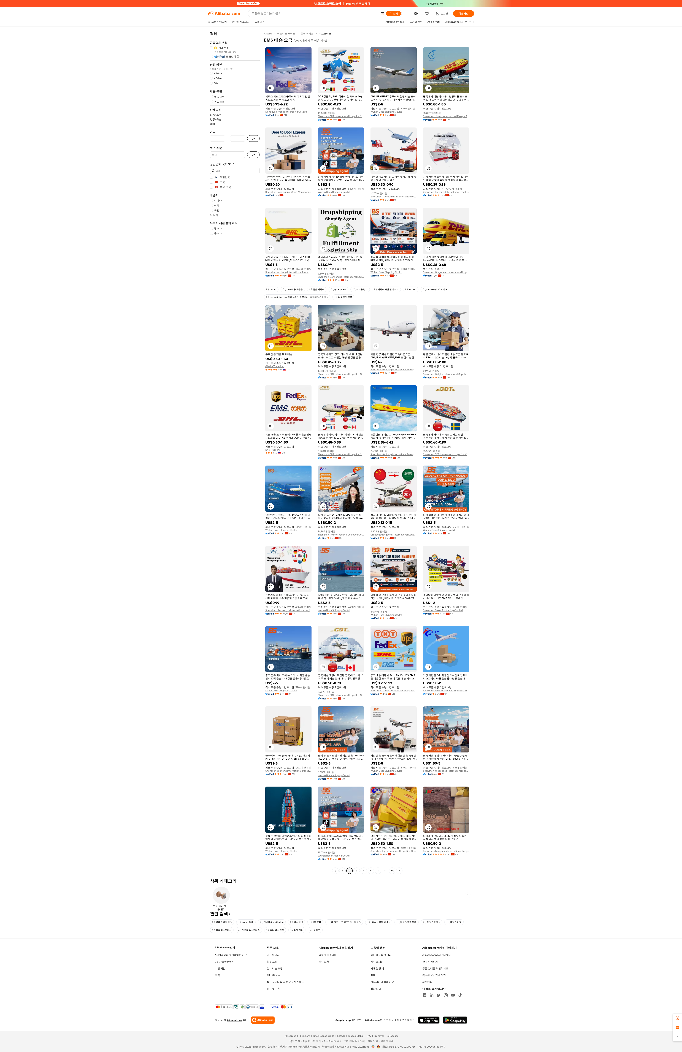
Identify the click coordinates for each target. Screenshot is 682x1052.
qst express (340, 289)
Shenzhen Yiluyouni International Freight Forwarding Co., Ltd (446, 192)
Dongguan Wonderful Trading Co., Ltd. (286, 111)
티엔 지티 (298, 930)
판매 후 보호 (273, 975)
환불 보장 (272, 961)
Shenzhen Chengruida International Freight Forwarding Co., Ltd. (393, 196)
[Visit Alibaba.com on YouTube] (453, 995)
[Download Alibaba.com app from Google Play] (455, 1020)
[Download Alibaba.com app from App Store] (429, 1020)
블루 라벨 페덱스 (224, 922)
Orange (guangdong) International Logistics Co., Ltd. (393, 534)
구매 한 (316, 930)
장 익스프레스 (433, 922)
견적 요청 (324, 961)
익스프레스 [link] (325, 33)
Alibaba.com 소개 (225, 947)
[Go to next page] (399, 871)
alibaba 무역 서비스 (380, 922)
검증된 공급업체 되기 (434, 975)
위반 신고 (375, 988)
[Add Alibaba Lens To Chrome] (263, 1020)
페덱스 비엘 (455, 922)
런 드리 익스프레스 (251, 930)
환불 (372, 975)
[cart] (427, 14)
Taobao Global (355, 1035)
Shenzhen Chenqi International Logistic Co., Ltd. (393, 690)
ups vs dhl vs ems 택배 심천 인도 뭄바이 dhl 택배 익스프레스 (299, 297)
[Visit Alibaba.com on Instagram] (446, 995)
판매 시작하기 (430, 961)
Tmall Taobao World (323, 1035)
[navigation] (235, 452)
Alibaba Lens (234, 1020)
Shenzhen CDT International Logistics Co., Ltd (341, 116)
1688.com (304, 1035)
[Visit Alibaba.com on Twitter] (439, 995)
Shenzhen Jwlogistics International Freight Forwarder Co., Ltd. (446, 851)
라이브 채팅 (376, 961)
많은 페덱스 (318, 289)
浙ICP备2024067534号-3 (432, 1046)
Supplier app (343, 1020)
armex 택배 (247, 922)
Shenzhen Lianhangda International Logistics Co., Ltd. (341, 276)
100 (392, 870)
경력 (217, 975)
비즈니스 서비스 (286, 33)
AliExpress (290, 1035)
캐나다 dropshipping (273, 922)
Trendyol (379, 1035)
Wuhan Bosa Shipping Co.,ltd (386, 111)
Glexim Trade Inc (274, 366)
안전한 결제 (273, 954)
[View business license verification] (373, 1046)
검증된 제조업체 (328, 954)
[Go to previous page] (335, 871)
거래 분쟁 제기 (378, 968)
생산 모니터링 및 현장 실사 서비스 (285, 981)
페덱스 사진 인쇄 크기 (388, 289)
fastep (273, 289)
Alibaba (268, 33)
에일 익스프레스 (223, 930)
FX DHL (412, 289)
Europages (393, 1035)
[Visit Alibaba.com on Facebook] (424, 995)
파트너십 (427, 981)
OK (253, 138)
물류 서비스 (307, 33)
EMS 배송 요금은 (294, 289)
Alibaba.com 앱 (374, 1020)
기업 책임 (220, 968)
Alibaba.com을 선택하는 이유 (231, 954)
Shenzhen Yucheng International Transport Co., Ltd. (288, 272)
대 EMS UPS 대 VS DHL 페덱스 (346, 922)
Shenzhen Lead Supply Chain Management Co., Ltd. (288, 192)
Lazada (341, 1035)
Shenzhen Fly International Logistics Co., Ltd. (341, 534)
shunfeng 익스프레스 (436, 289)
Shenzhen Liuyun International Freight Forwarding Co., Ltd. (446, 116)
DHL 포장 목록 (345, 297)
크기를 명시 (361, 289)
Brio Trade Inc (273, 449)
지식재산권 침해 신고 (382, 981)
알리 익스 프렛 (277, 930)
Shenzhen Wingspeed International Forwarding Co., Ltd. (446, 770)
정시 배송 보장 (275, 968)
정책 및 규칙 (273, 988)
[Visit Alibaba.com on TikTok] (460, 995)
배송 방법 (298, 922)
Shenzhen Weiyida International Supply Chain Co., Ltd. (446, 374)
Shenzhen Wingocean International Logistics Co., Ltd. (446, 272)
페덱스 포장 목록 (408, 922)
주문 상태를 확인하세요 (435, 968)
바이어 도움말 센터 (380, 954)
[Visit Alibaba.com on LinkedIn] (431, 995)
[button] (382, 13)
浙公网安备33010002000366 (399, 1046)
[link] (677, 1018)
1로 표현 (317, 922)
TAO (368, 1035)
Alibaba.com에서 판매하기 (436, 954)
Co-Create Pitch (224, 961)
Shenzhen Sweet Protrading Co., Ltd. (443, 610)
